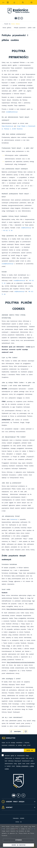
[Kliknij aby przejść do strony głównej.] (14, 2)
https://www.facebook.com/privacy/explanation (21, 662)
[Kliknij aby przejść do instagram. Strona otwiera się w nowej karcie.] (21, 18)
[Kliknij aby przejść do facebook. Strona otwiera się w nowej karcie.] (18, 18)
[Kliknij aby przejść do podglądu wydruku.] (25, 731)
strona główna (15, 24)
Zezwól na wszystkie (18, 845)
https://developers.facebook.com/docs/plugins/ (20, 609)
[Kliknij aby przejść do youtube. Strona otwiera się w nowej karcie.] (16, 18)
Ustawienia (18, 840)
